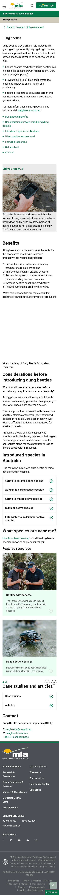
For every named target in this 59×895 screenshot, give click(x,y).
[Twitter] (11, 840)
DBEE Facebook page (17, 736)
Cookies (37, 881)
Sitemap (21, 887)
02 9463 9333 (9, 821)
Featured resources (16, 141)
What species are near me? (20, 136)
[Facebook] (3, 840)
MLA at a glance (38, 766)
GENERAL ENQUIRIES (14, 816)
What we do (36, 772)
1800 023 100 (29, 821)
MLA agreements (37, 887)
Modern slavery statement (32, 890)
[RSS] (27, 840)
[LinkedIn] (36, 840)
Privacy (26, 881)
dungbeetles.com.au (29, 110)
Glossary (13, 884)
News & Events (10, 807)
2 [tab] (6, 682)
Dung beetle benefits (16, 116)
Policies (48, 881)
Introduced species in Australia (22, 131)
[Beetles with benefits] (29, 571)
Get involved (12, 147)
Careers (24, 884)
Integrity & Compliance (15, 792)
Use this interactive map (16, 538)
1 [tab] (3, 682)
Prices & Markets (12, 766)
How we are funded (40, 784)
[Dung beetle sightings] (29, 638)
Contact (9, 152)
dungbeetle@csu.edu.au (18, 729)
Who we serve (37, 778)
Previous (47, 682)
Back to (25, 27)
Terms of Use (13, 881)
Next (53, 682)
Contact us (35, 790)
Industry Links (38, 884)
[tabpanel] (29, 614)
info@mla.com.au (11, 825)
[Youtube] (19, 840)
